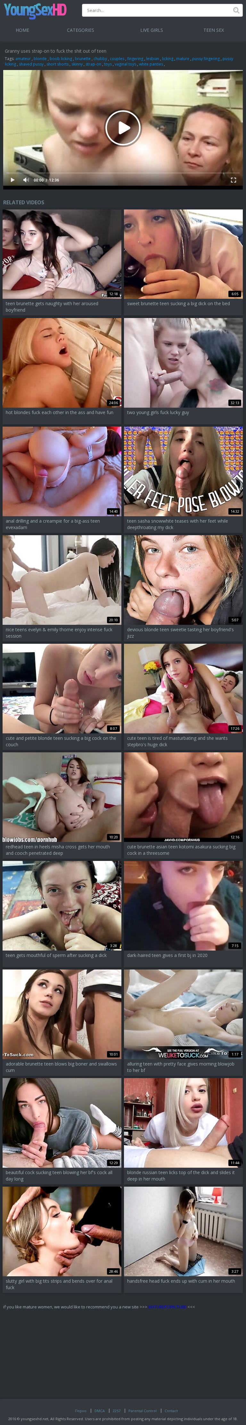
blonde (40, 58)
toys (108, 64)
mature (182, 58)
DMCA (99, 1411)
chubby (100, 58)
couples (117, 58)
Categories (80, 30)
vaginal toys (125, 64)
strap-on (93, 64)
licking (167, 58)
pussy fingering (206, 58)
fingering (135, 58)
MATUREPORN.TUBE (167, 1307)
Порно (80, 1411)
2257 (116, 1411)
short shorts (57, 64)
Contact (171, 1411)
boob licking (61, 58)
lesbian (152, 58)
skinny (77, 64)
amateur (23, 58)
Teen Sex (213, 30)
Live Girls (151, 30)
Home (22, 30)
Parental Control (142, 1411)
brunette (83, 58)
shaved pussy (31, 64)
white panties (151, 64)
